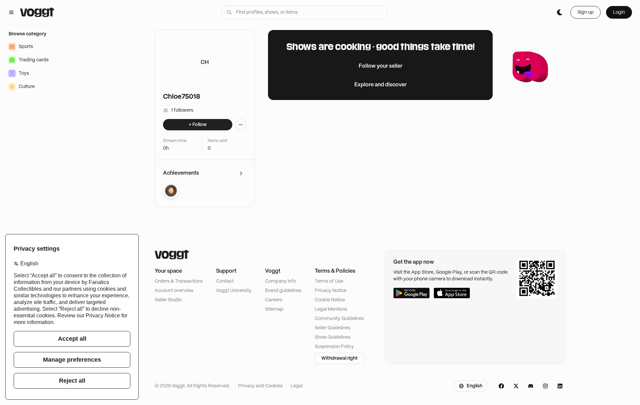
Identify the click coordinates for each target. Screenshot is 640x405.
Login (619, 12)
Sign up (585, 12)
